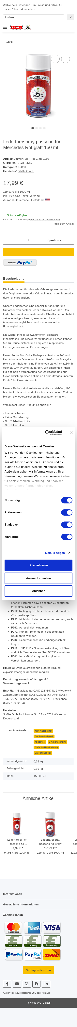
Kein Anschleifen (43, 731)
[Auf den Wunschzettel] (65, 59)
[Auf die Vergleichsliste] (55, 59)
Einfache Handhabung (46, 747)
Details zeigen (55, 552)
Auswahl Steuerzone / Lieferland (23, 200)
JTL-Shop (45, 1002)
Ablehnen (38, 591)
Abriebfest (40, 742)
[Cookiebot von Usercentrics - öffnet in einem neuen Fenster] (46, 432)
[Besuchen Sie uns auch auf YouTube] (17, 984)
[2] (20, 262)
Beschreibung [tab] (13, 278)
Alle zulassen (38, 565)
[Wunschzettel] (64, 27)
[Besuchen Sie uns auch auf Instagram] (27, 984)
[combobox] (33, 17)
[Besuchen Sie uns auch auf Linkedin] (46, 984)
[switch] (66, 512)
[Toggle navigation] (5, 25)
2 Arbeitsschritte (57, 742)
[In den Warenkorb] (38, 252)
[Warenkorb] (70, 27)
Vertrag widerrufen (38, 970)
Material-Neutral (43, 753)
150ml (22, 167)
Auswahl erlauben (38, 578)
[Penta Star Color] (21, 27)
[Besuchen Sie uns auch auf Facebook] (7, 984)
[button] (57, 27)
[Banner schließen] (71, 432)
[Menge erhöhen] (69, 240)
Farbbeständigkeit (44, 736)
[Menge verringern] (7, 240)
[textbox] (33, 17)
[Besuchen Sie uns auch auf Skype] (36, 984)
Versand (34, 195)
